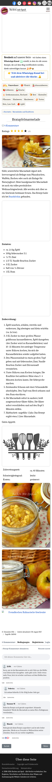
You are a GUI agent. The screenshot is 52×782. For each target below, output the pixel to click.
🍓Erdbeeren (8, 90)
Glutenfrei (42, 95)
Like (3, 683)
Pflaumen (7, 99)
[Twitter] (19, 3)
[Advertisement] (26, 33)
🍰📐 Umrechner (11, 85)
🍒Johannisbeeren (40, 85)
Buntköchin (14, 196)
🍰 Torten (40, 99)
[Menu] (48, 9)
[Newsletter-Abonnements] (39, 5)
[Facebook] (14, 3)
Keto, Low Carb (9, 104)
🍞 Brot (33, 95)
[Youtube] (29, 3)
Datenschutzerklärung (10, 768)
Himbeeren (17, 99)
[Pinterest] (24, 3)
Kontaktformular (8, 764)
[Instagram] (34, 3)
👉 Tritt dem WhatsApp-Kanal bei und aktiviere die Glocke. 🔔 (26, 75)
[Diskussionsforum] (44, 4)
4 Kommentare (11, 125)
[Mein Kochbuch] (49, 4)
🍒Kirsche (20, 90)
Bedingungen (23, 642)
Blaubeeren (28, 99)
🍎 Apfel (21, 104)
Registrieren (38, 642)
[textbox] (26, 658)
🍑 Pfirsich (25, 85)
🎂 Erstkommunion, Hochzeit (15, 95)
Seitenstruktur (26, 768)
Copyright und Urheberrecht (27, 764)
